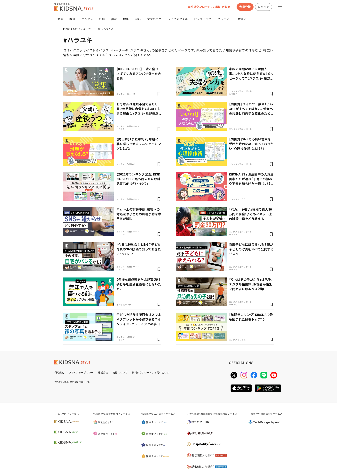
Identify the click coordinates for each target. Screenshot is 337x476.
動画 (60, 19)
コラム (242, 199)
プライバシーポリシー (81, 372)
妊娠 (102, 19)
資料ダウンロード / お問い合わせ (209, 6)
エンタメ (87, 19)
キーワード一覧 (92, 29)
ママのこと (154, 19)
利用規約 (59, 372)
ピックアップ (202, 19)
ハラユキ (109, 29)
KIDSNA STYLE (71, 29)
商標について (120, 372)
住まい (242, 19)
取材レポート (245, 91)
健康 (126, 19)
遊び (138, 19)
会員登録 (245, 6)
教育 (72, 19)
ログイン (263, 6)
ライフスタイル (178, 19)
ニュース (131, 94)
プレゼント (224, 19)
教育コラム (128, 305)
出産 (114, 19)
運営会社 (103, 372)
